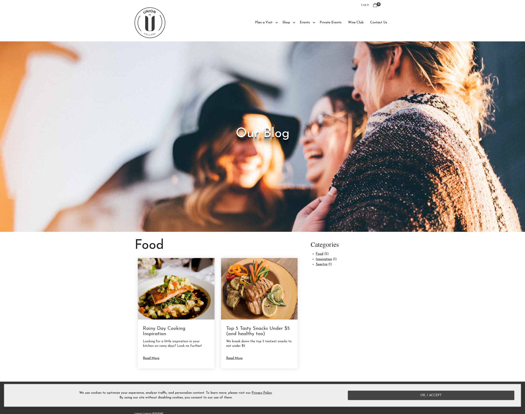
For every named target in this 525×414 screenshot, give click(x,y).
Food (319, 254)
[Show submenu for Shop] (294, 22)
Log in (365, 4)
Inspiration (324, 259)
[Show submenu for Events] (314, 22)
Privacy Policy (262, 393)
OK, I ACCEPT (431, 395)
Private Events (330, 22)
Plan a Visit (264, 22)
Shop (286, 22)
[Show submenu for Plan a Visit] (276, 22)
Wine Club (356, 22)
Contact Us (378, 22)
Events (305, 22)
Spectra (321, 264)
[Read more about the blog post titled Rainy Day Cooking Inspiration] (176, 313)
